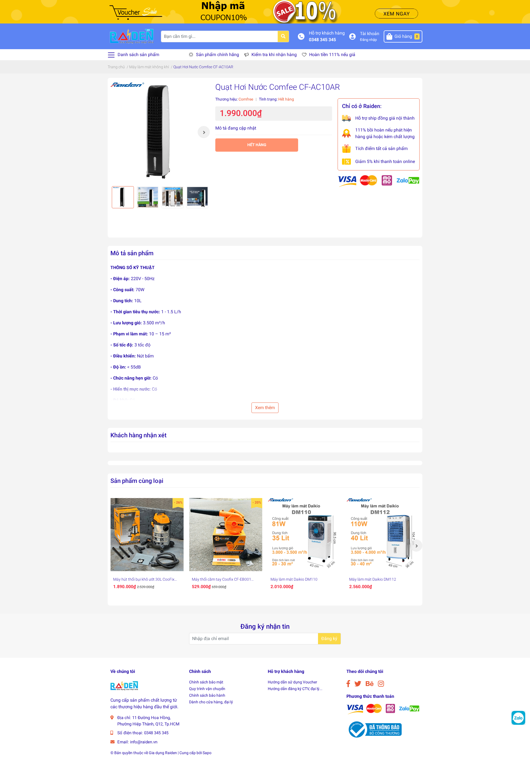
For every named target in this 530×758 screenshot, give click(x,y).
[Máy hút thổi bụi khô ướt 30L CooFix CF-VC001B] (147, 534)
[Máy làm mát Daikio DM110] (304, 534)
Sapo (207, 753)
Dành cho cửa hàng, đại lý (211, 702)
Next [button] (204, 132)
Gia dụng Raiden (163, 753)
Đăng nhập (368, 40)
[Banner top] (265, 11)
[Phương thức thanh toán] (379, 180)
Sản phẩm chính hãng (217, 54)
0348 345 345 (322, 39)
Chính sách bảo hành (207, 695)
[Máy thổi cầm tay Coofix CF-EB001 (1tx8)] (225, 534)
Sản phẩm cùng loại (136, 480)
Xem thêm (265, 407)
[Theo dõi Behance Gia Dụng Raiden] (369, 684)
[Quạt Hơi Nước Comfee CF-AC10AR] (160, 132)
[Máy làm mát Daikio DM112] (383, 534)
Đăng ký (329, 638)
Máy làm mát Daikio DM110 (294, 579)
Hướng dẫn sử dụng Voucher (292, 682)
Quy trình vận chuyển (207, 688)
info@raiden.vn (143, 741)
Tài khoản (369, 33)
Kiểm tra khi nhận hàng (274, 54)
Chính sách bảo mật (206, 682)
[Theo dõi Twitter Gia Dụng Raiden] (357, 684)
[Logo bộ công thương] (374, 729)
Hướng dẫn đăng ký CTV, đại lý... (295, 688)
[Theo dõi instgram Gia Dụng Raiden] (381, 684)
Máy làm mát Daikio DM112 (372, 579)
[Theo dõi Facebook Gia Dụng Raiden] (348, 684)
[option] (160, 132)
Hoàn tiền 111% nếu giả (332, 54)
